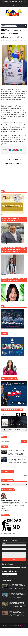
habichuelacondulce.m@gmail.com (11, 500)
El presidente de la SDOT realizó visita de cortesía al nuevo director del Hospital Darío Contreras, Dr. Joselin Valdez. (13, 587)
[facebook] (11, 5)
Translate (13, 576)
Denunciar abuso (5, 468)
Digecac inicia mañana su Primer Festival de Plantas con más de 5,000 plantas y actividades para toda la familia (13, 605)
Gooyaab (22, 625)
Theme (11, 625)
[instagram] (17, 5)
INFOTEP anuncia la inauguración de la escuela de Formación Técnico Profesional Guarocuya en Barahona (13, 614)
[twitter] (14, 5)
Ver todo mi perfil (5, 510)
